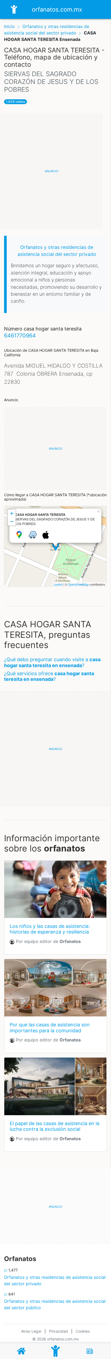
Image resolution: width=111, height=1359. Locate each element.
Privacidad (58, 1331)
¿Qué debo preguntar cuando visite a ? (52, 662)
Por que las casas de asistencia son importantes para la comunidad (50, 1027)
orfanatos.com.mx (57, 9)
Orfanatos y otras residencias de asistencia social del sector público (55, 1304)
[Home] (14, 9)
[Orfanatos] (55, 1351)
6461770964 (20, 335)
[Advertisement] (55, 171)
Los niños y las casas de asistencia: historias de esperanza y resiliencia (50, 929)
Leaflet (58, 584)
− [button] (11, 521)
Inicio (9, 26)
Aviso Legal (31, 1331)
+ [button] (11, 513)
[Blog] (89, 1351)
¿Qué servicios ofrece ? (49, 676)
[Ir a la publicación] (55, 889)
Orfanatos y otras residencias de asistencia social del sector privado (55, 1280)
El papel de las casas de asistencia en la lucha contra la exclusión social (54, 1126)
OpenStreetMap (78, 584)
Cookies (83, 1331)
